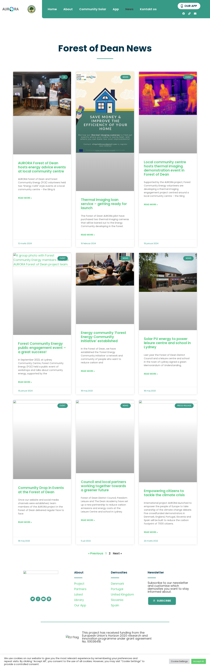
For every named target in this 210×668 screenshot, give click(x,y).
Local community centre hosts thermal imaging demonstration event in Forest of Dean (165, 168)
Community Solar (92, 9)
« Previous (95, 553)
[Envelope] (195, 13)
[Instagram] (38, 599)
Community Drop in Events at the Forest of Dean (41, 489)
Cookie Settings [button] (179, 661)
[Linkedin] (49, 599)
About (68, 9)
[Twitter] (32, 599)
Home (52, 9)
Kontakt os (148, 9)
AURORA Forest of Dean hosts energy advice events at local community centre (42, 167)
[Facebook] (183, 13)
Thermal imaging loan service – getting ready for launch (104, 203)
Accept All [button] (198, 661)
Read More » (25, 197)
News (129, 9)
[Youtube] (43, 599)
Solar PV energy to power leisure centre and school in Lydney (167, 342)
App (116, 9)
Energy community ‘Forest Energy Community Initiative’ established (103, 336)
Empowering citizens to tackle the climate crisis (164, 492)
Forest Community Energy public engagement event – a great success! (42, 347)
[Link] (189, 13)
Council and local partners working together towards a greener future (103, 485)
